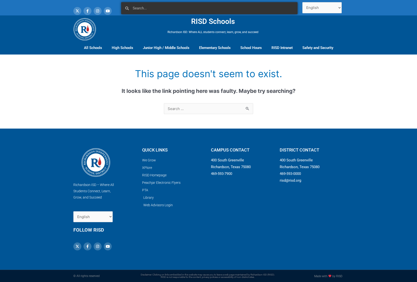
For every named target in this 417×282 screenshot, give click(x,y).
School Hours (251, 48)
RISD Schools (213, 21)
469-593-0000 (290, 174)
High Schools (122, 48)
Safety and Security (317, 48)
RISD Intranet (282, 48)
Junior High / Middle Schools (166, 48)
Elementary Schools (215, 48)
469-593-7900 (221, 174)
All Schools (93, 48)
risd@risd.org (290, 180)
